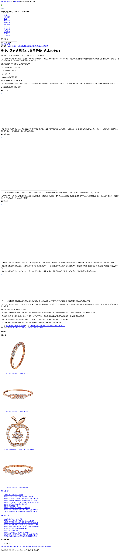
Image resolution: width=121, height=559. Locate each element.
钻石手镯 (40, 327)
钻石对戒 (28, 327)
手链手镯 (7, 24)
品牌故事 (7, 30)
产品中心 (11, 546)
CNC (10, 327)
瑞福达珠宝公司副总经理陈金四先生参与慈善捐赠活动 (21, 510)
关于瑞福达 (7, 35)
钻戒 (5, 19)
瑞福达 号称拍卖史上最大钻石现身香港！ (17, 508)
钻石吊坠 (34, 327)
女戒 (23, 327)
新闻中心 (7, 34)
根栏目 (14, 46)
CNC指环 (7, 17)
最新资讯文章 (5, 515)
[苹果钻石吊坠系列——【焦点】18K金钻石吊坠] (18, 448)
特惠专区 (7, 28)
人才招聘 (29, 546)
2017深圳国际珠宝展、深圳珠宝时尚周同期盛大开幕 (20, 511)
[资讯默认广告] (6, 44)
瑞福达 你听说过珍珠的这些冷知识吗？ (16, 504)
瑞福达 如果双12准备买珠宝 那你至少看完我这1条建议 (21, 500)
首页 (5, 15)
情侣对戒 (7, 20)
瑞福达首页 (4, 546)
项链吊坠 (7, 22)
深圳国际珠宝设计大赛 (11, 506)
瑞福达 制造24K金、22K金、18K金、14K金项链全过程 (21, 502)
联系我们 (10, 1)
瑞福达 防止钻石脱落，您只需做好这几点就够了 (33, 46)
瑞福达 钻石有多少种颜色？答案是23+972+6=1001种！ (47, 326)
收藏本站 (3, 1)
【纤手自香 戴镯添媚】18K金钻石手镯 (16, 373)
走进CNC (7, 32)
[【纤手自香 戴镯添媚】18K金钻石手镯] (18, 372)
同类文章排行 (5, 491)
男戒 (20, 327)
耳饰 (5, 26)
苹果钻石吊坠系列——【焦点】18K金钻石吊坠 (19, 449)
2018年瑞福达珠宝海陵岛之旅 (15, 326)
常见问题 (23, 546)
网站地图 (17, 1)
